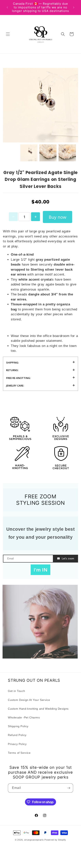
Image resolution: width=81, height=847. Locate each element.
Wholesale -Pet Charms (24, 717)
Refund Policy (17, 735)
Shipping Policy (18, 726)
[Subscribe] (68, 788)
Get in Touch (16, 690)
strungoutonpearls (34, 840)
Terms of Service (19, 752)
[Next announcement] (73, 7)
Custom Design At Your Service (29, 699)
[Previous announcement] (7, 7)
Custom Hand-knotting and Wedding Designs (38, 708)
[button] (8, 34)
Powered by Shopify (55, 840)
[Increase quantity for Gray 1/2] (35, 216)
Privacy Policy (17, 744)
